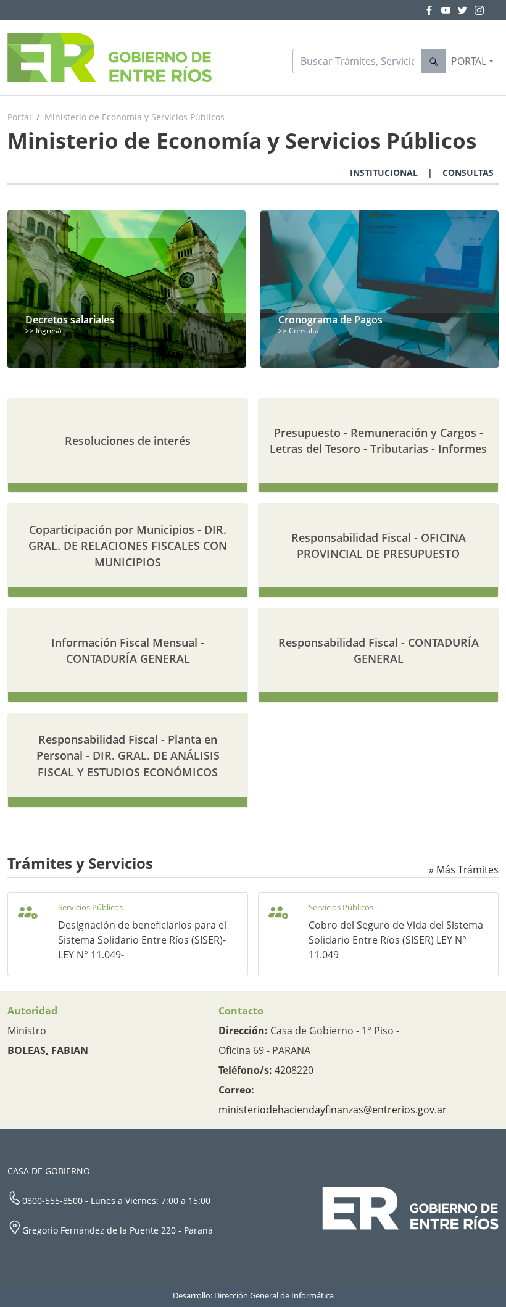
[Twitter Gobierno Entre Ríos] (466, 10)
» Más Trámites (464, 869)
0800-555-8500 (52, 1200)
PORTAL (468, 61)
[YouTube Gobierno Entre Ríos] (449, 10)
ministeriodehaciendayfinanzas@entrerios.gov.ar (332, 1109)
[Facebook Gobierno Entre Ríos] (433, 10)
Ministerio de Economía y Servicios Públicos (134, 117)
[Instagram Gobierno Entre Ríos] (479, 10)
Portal (19, 117)
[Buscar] (433, 61)
